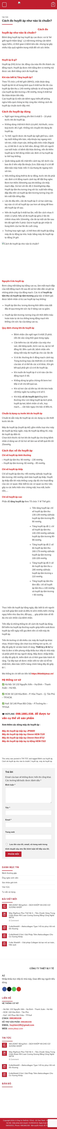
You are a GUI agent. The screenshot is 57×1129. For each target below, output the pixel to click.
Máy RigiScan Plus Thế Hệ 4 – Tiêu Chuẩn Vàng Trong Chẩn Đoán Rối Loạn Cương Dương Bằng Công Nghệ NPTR (32, 915)
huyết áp (34, 761)
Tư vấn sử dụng (8, 892)
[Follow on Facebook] (4, 989)
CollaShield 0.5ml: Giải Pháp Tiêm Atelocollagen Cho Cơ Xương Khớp (31, 935)
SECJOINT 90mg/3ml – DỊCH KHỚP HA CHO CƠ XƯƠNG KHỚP (29, 906)
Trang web (10, 832)
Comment (14, 920)
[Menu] (4, 4)
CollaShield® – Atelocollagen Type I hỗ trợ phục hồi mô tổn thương (32, 927)
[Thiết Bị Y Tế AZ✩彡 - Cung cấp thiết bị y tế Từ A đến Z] (28, 5)
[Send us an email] (9, 989)
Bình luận (10, 785)
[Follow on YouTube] (19, 989)
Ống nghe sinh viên (10, 878)
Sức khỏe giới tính (9, 882)
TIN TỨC (5, 17)
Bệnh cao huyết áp (45, 759)
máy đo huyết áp (45, 761)
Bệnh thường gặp (9, 873)
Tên (7, 808)
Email (8, 820)
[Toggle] (54, 873)
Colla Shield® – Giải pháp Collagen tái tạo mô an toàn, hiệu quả (32, 943)
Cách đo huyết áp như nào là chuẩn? (16, 761)
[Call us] (14, 989)
